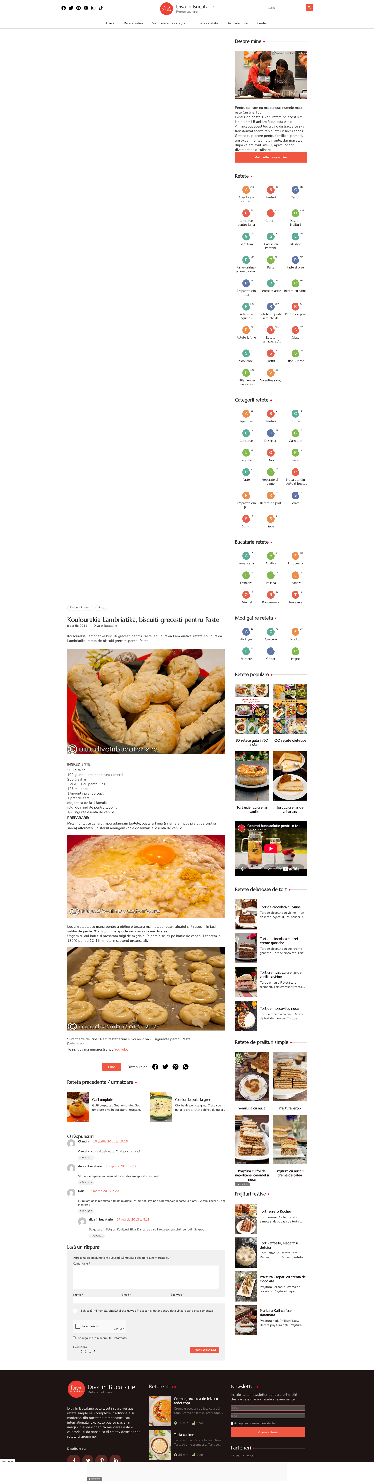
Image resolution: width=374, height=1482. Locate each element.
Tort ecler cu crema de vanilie (251, 809)
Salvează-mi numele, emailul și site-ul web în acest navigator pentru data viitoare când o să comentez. (147, 1311)
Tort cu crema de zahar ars (289, 809)
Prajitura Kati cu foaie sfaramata (276, 1312)
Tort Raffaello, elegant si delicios (279, 1245)
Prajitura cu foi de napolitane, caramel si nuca (252, 1175)
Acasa (109, 23)
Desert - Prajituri (80, 607)
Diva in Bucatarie (195, 7)
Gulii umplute (102, 1099)
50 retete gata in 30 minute (252, 742)
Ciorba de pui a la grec (193, 1099)
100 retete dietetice (289, 740)
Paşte (101, 607)
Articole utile (238, 23)
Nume (78, 1295)
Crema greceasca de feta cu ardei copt (196, 1400)
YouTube (121, 1049)
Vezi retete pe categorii (170, 23)
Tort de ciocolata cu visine (280, 907)
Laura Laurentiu (243, 1456)
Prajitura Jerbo (290, 1108)
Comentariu (81, 1264)
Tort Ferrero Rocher (275, 1211)
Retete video (133, 23)
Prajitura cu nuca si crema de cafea (289, 1173)
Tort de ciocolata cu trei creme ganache (279, 940)
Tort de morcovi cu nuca (279, 1008)
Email (126, 1295)
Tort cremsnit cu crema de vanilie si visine (281, 974)
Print (111, 1067)
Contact (263, 23)
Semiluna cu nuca (251, 1108)
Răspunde (86, 1157)
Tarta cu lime (184, 1434)
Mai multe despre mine (271, 157)
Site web (176, 1295)
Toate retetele (207, 23)
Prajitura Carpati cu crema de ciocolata (283, 1279)
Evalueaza (80, 1347)
